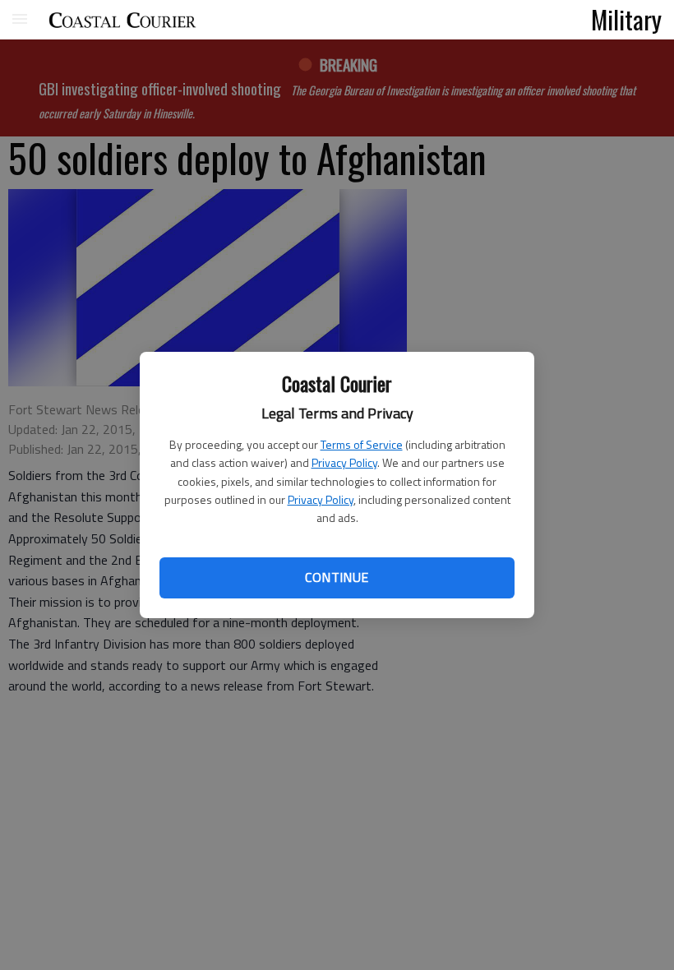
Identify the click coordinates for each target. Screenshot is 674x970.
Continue (336, 577)
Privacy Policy (344, 462)
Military (626, 19)
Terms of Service (362, 444)
